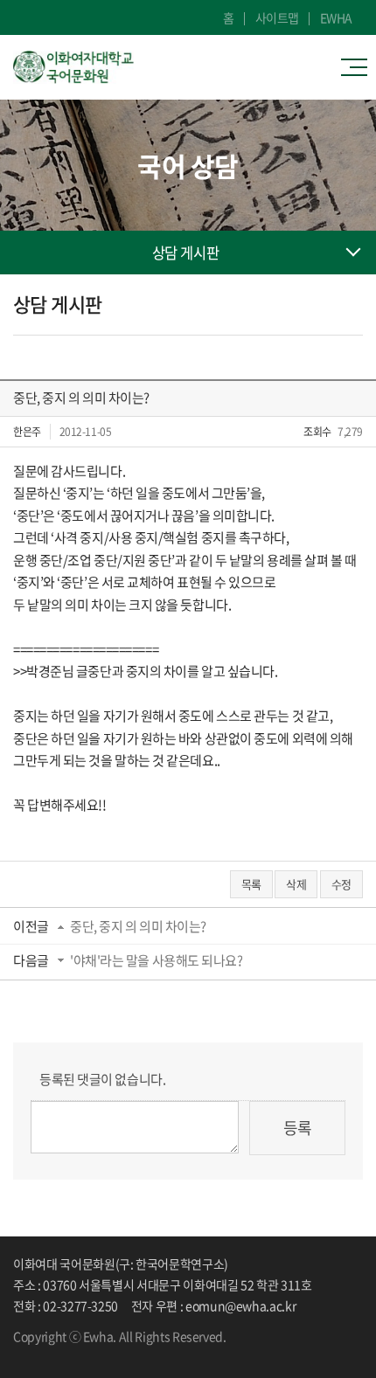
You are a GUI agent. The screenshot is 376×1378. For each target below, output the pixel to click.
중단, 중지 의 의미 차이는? (138, 926)
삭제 (296, 884)
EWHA (336, 17)
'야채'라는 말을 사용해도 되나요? (156, 960)
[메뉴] (358, 67)
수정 (341, 884)
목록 (251, 884)
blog (70, 1352)
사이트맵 (277, 17)
